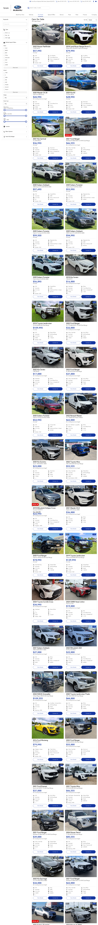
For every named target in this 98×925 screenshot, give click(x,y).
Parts (69, 14)
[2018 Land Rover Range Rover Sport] (81, 34)
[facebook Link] (94, 1)
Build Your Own (20, 14)
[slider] (4, 110)
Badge (5, 94)
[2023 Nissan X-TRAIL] (81, 912)
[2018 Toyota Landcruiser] (48, 311)
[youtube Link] (96, 1)
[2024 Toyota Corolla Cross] (48, 589)
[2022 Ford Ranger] (81, 311)
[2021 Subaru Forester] (48, 912)
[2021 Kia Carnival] (48, 126)
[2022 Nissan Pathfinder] (48, 34)
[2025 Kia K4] (81, 80)
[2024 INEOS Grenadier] (48, 682)
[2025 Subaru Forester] (81, 172)
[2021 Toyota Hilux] (81, 774)
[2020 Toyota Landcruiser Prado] (81, 682)
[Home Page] (12, 8)
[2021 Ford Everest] (48, 774)
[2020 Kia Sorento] (48, 449)
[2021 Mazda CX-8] (81, 495)
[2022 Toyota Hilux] (81, 449)
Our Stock (40, 14)
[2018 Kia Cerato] (81, 265)
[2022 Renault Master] (81, 403)
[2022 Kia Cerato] (48, 357)
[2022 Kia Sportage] (48, 866)
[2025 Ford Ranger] (48, 543)
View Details (40, 66)
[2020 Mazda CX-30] (48, 80)
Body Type (6, 101)
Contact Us (55, 66)
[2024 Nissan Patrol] (81, 820)
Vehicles (31, 14)
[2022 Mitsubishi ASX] (81, 635)
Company (94, 14)
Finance (85, 14)
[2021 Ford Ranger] (81, 126)
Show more (15, 67)
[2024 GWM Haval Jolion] (81, 589)
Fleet (77, 14)
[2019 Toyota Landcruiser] (81, 543)
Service (61, 14)
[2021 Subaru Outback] (48, 635)
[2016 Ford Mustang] (48, 728)
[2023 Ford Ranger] (81, 357)
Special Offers (51, 14)
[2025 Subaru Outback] (48, 172)
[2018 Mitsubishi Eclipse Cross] (48, 495)
